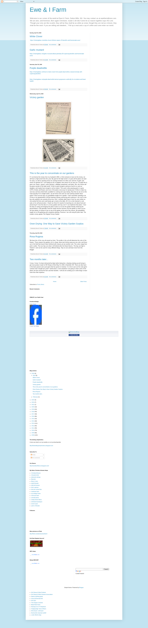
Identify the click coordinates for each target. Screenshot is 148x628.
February (35, 397)
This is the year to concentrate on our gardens (52, 173)
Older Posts (83, 281)
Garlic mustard (37, 50)
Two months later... (39, 259)
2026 (33, 373)
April (34, 375)
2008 (33, 435)
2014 (33, 421)
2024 (33, 400)
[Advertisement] (39, 575)
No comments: (53, 44)
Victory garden (37, 97)
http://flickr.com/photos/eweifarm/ (38, 534)
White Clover (36, 36)
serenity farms (35, 497)
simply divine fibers (36, 499)
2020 (33, 407)
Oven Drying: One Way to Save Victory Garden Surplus (56, 223)
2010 (33, 430)
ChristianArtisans (36, 473)
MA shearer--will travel (37, 611)
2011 (33, 428)
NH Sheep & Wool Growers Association (42, 594)
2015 (33, 418)
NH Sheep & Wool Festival (38, 592)
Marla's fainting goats (37, 596)
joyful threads (35, 483)
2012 (33, 425)
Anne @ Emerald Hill (37, 598)
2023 (33, 402)
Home (54, 281)
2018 (33, 411)
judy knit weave (35, 485)
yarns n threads (35, 505)
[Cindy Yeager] (36, 324)
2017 (33, 414)
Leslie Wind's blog (36, 615)
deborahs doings (35, 477)
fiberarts (33, 479)
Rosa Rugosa (36, 236)
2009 (33, 432)
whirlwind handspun (36, 501)
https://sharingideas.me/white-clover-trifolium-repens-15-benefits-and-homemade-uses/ (55, 40)
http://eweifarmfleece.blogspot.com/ (39, 466)
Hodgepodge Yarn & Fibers (38, 609)
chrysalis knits (35, 475)
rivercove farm (35, 495)
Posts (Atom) (40, 284)
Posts (33, 454)
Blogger (81, 587)
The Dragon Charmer (37, 602)
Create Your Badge (34, 326)
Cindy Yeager (33, 304)
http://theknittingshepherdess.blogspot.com (41, 445)
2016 (33, 416)
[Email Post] (59, 44)
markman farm (35, 491)
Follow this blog (74, 334)
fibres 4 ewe (34, 481)
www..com (35, 554)
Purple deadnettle (38, 68)
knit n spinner (35, 487)
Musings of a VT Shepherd (38, 606)
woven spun (34, 503)
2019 (33, 409)
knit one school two (36, 489)
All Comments (36, 457)
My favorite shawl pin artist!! (38, 613)
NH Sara (33, 600)
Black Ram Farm (35, 604)
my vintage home (36, 493)
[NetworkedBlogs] (74, 332)
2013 (33, 423)
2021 (33, 404)
